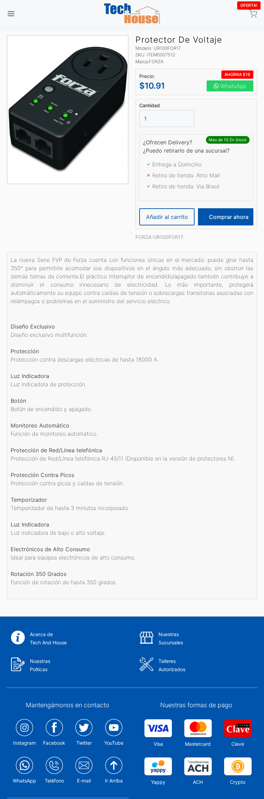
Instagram (24, 743)
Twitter (84, 743)
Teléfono (54, 781)
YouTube (113, 743)
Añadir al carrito (167, 216)
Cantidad (149, 105)
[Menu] (32, 14)
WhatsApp (232, 85)
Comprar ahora (229, 216)
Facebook (54, 743)
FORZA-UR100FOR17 (159, 237)
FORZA (156, 61)
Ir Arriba (114, 781)
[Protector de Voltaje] (68, 110)
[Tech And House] (132, 13)
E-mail (84, 781)
